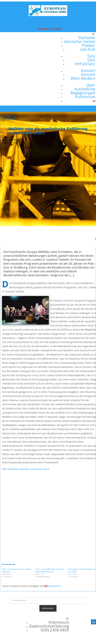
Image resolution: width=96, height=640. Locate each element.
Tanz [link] (91, 56)
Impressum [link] (58, 622)
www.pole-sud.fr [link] (40, 469)
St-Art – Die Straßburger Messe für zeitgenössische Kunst (49, 570)
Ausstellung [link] (84, 88)
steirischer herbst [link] (79, 41)
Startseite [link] (86, 37)
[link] (48, 15)
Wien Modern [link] (83, 78)
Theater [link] (88, 45)
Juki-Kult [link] (87, 49)
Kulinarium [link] (85, 96)
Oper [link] (90, 85)
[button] (78, 69)
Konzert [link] (88, 70)
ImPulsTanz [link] (85, 63)
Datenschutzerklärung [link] (49, 626)
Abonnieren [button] (48, 608)
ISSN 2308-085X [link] (55, 630)
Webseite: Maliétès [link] (18, 469)
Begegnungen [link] (82, 92)
